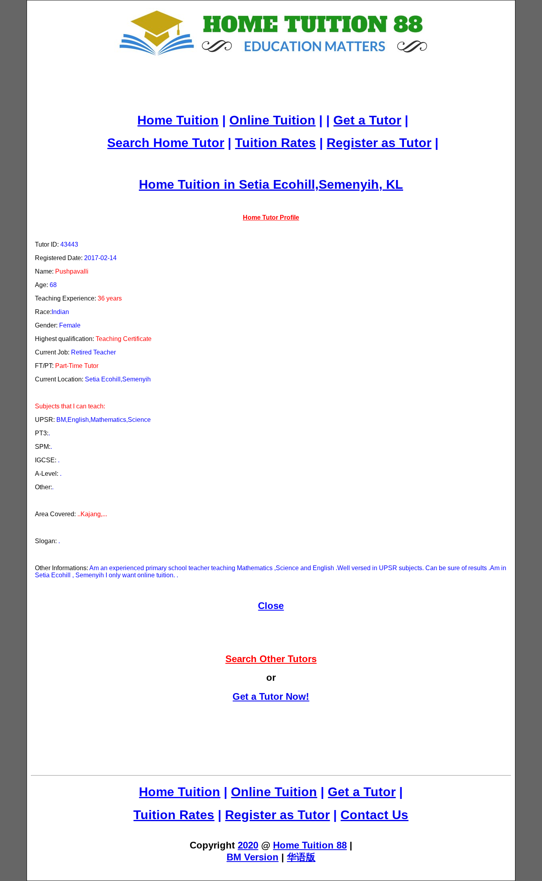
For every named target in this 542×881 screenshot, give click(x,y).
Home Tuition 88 (310, 845)
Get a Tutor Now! (271, 696)
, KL (391, 184)
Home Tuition (178, 120)
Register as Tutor (379, 143)
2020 (248, 845)
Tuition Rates (275, 143)
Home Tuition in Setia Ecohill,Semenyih (259, 184)
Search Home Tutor (165, 143)
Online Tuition (272, 120)
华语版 (301, 857)
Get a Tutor (367, 120)
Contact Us (374, 815)
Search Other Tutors (271, 658)
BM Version (253, 857)
